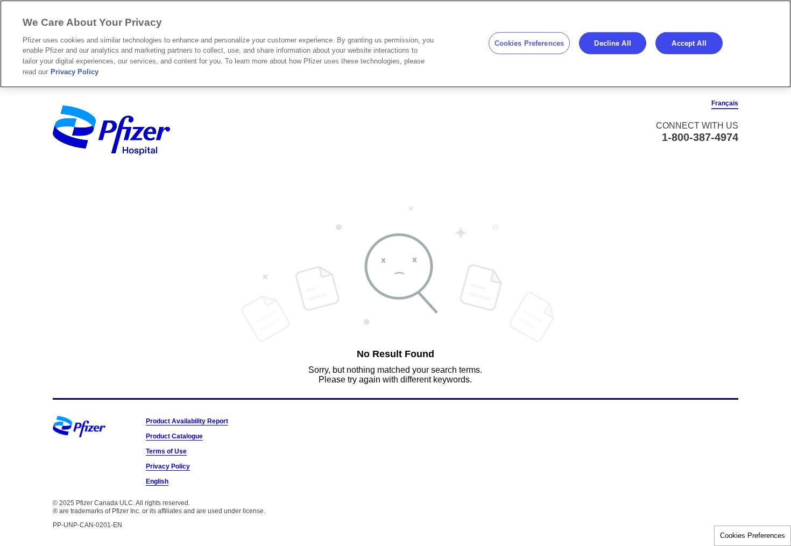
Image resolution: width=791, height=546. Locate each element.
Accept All (689, 43)
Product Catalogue (174, 436)
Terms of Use (166, 451)
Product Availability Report (187, 421)
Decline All (612, 43)
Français (724, 103)
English (157, 481)
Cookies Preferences (752, 535)
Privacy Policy (168, 466)
